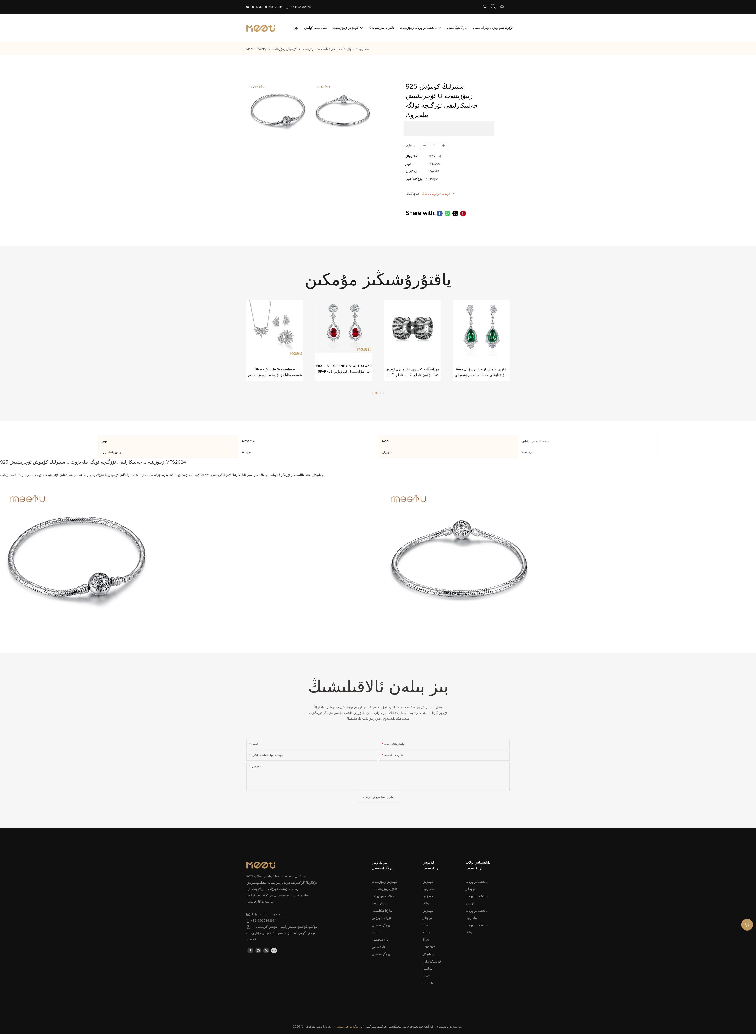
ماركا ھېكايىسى (382, 910)
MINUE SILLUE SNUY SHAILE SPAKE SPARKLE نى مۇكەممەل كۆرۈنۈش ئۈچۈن (343, 369)
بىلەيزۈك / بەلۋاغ (358, 49)
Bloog (376, 932)
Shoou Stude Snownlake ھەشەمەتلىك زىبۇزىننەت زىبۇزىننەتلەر (274, 372)
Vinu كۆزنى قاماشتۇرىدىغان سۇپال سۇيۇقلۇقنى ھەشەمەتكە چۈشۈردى (481, 372)
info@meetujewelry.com (267, 7)
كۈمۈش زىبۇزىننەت (284, 49)
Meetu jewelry (256, 49)
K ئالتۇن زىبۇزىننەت (384, 889)
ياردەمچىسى (380, 939)
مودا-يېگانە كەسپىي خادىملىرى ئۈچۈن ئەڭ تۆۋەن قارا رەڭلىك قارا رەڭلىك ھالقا (412, 373)
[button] (511, 28)
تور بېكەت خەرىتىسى (349, 1026)
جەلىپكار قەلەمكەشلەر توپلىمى (322, 49)
